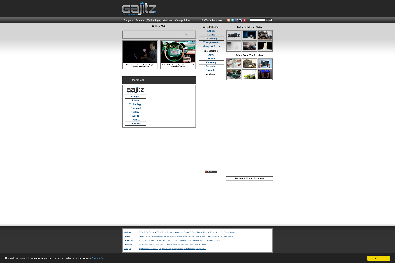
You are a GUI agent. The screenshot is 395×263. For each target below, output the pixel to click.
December (211, 66)
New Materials (182, 236)
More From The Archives (249, 55)
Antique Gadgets (155, 249)
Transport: (128, 244)
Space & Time (217, 236)
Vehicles (167, 20)
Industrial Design (193, 240)
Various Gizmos (229, 232)
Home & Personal (203, 232)
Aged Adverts (144, 249)
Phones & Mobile (216, 232)
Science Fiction (205, 236)
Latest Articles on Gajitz (249, 27)
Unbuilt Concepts (213, 240)
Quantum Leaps (193, 236)
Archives (135, 119)
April (211, 54)
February (211, 62)
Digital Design (162, 240)
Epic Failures (166, 249)
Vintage (135, 112)
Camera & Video (155, 232)
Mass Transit (189, 244)
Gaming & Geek (190, 232)
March (211, 58)
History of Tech (177, 249)
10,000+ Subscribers (211, 20)
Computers (179, 232)
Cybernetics (152, 240)
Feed (142, 80)
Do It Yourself (173, 240)
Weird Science (228, 236)
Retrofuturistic (189, 249)
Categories (135, 123)
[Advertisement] (216, 9)
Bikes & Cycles (153, 244)
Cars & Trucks (165, 244)
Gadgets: (127, 232)
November (211, 70)
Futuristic (182, 240)
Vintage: (127, 249)
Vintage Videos (200, 249)
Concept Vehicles (177, 244)
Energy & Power (157, 236)
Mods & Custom (200, 244)
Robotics (203, 240)
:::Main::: (211, 74)
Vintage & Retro (183, 20)
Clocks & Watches (168, 232)
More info (97, 258)
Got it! (378, 258)
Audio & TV (143, 232)
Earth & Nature (144, 236)
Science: (127, 236)
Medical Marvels (170, 236)
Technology (153, 20)
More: (135, 80)
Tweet (186, 34)
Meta (163, 26)
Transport (135, 108)
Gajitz (155, 26)
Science (140, 20)
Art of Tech (143, 240)
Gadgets (128, 20)
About (135, 115)
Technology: (128, 240)
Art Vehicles (143, 244)
